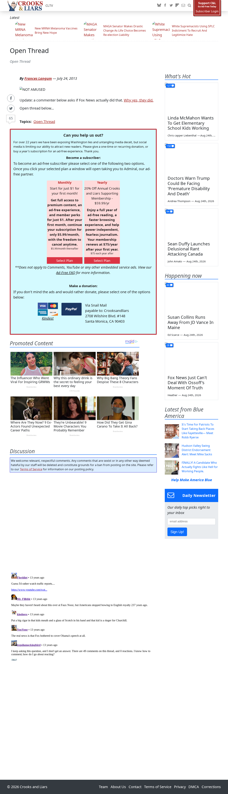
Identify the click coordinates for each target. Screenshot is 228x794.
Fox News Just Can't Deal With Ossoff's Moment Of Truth (187, 383)
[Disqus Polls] (83, 521)
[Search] (189, 5)
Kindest (48, 318)
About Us (118, 786)
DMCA (193, 786)
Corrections (211, 786)
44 (168, 285)
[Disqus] (83, 616)
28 (168, 345)
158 (169, 146)
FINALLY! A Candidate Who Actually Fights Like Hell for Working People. (200, 467)
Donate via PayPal (71, 309)
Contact (135, 786)
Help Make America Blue (191, 479)
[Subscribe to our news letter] (183, 5)
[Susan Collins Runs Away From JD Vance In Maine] (191, 297)
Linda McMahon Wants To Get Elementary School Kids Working (191, 123)
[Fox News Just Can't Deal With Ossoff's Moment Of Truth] (191, 357)
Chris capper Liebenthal (182, 135)
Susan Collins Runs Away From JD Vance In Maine (191, 322)
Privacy (180, 786)
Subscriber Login (207, 11)
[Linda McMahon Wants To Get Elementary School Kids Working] (191, 98)
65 (11, 118)
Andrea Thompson (179, 201)
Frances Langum (38, 78)
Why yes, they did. (138, 100)
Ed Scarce (173, 335)
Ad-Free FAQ (65, 272)
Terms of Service (31, 469)
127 (169, 85)
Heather (172, 395)
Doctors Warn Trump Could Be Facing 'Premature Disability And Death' (189, 185)
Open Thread (29, 50)
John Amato (175, 261)
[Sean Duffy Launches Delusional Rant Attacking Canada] (191, 224)
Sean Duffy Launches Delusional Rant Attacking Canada (189, 249)
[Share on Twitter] (10, 108)
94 (168, 211)
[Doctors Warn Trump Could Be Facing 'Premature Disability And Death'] (191, 158)
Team (103, 786)
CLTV (49, 5)
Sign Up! (177, 532)
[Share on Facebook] (10, 98)
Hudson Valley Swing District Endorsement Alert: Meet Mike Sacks (197, 450)
